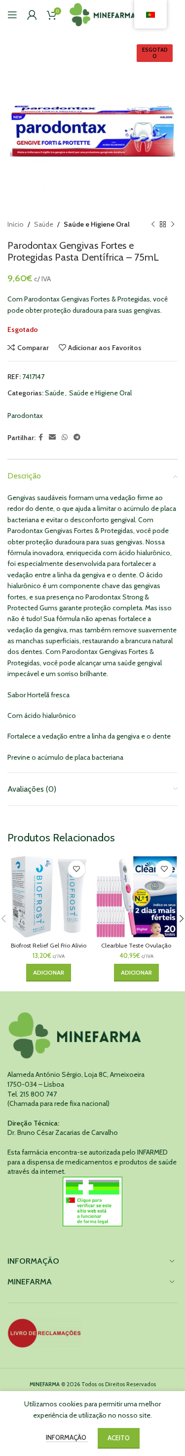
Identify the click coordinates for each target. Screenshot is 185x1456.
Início (15, 224)
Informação (67, 1437)
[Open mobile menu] (12, 15)
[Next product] (173, 224)
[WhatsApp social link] (65, 437)
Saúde (43, 224)
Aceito (119, 1438)
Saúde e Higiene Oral (97, 224)
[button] (48, 972)
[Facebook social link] (41, 437)
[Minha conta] (32, 15)
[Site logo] (103, 13)
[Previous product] (153, 224)
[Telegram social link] (77, 437)
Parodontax (25, 415)
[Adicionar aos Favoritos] (76, 869)
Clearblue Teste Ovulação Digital (136, 949)
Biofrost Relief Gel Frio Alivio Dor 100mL (48, 949)
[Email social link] (52, 437)
